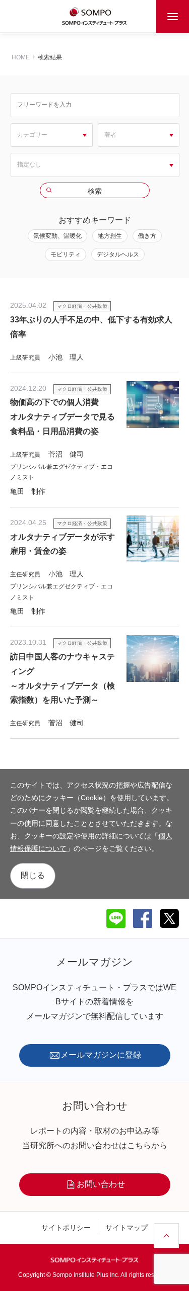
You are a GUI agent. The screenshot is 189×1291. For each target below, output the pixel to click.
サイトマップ (126, 1228)
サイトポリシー (66, 1228)
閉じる (33, 875)
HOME (21, 57)
